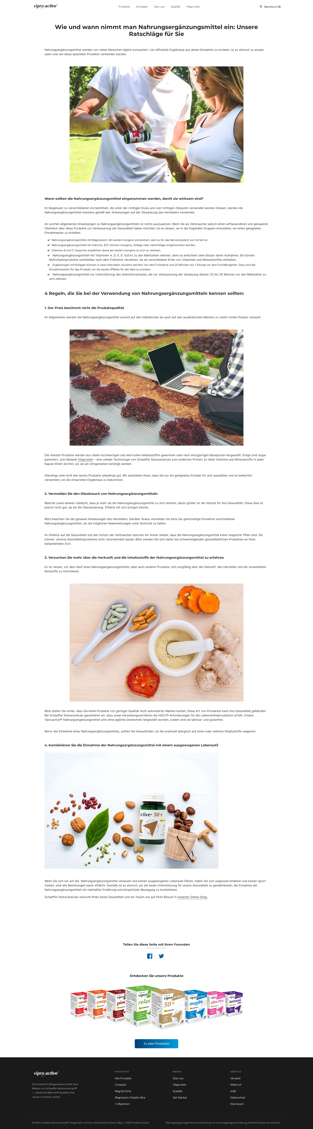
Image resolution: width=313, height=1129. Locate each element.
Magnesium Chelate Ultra (130, 1097)
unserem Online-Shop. (193, 897)
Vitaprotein (193, 7)
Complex (120, 1085)
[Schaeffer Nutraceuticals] (45, 6)
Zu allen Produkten (156, 1043)
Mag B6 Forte (123, 1091)
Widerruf (235, 1085)
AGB (233, 1091)
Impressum (237, 1104)
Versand (235, 1078)
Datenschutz (237, 1097)
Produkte (124, 7)
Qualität (175, 7)
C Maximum (122, 1104)
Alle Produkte (123, 1078)
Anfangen (142, 7)
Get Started (180, 1097)
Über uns (159, 7)
